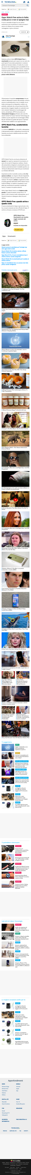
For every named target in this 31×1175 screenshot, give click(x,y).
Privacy (17, 1167)
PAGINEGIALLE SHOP (20, 1162)
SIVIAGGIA (20, 1164)
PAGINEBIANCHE (6, 1164)
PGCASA (27, 1162)
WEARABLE (7, 12)
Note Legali (12, 1167)
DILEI (17, 1164)
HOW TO (17, 753)
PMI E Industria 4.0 (21, 1119)
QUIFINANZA (25, 1164)
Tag (20, 1130)
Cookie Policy (23, 1167)
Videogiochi (5, 1115)
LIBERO (3, 1162)
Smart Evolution (6, 1104)
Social (3, 1110)
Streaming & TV (6, 1113)
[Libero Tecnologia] (15, 1128)
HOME (3, 12)
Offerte (3, 1095)
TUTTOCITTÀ (12, 1164)
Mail (24, 4)
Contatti (26, 1130)
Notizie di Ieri (5, 1088)
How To (18, 1101)
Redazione (19, 1108)
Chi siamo (7, 1167)
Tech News (4, 1090)
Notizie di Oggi (5, 1086)
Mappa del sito (13, 1130)
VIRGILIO (7, 1162)
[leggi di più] (28, 37)
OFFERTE (18, 786)
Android (18, 1086)
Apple (17, 1088)
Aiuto (21, 1168)
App (17, 1090)
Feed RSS (5, 1130)
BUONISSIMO (13, 1165)
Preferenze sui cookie (14, 1168)
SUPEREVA (18, 1165)
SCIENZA (18, 933)
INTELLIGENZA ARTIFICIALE (22, 761)
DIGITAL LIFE (5, 1099)
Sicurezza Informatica (5, 1120)
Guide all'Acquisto (20, 1104)
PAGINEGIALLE (13, 1162)
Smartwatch (11, 236)
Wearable (4, 1101)
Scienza (4, 1092)
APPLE (17, 744)
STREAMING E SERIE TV (21, 769)
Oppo (4, 236)
